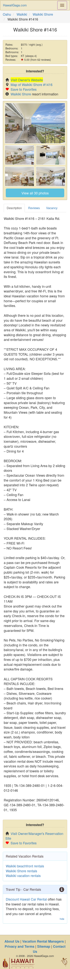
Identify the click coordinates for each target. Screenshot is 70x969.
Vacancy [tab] (51, 208)
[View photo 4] (19, 176)
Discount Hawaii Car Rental (26, 899)
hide (62, 919)
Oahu (7, 14)
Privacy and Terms (19, 946)
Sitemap (43, 946)
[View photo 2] (19, 155)
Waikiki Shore (43, 14)
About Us (11, 941)
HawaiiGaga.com (15, 5)
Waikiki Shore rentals (21, 870)
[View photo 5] (51, 176)
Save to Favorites (24, 89)
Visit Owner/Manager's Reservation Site (34, 836)
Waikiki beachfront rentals (25, 865)
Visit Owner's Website (27, 79)
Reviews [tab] (34, 208)
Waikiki (22, 14)
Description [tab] (14, 208)
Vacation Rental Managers (43, 941)
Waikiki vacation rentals (23, 875)
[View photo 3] (51, 155)
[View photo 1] (35, 123)
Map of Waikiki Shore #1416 (31, 84)
